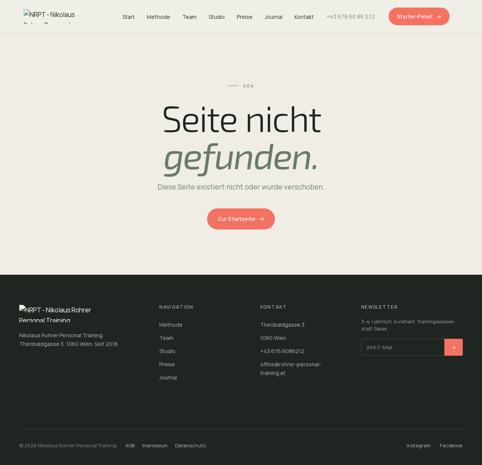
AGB (130, 445)
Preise (245, 16)
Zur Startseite (241, 219)
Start (128, 16)
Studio (217, 16)
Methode (158, 16)
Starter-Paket (419, 16)
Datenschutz (190, 445)
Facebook (451, 445)
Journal (273, 16)
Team (189, 16)
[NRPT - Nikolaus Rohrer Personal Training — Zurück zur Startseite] (57, 16)
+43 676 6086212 (282, 351)
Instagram (419, 445)
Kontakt (304, 16)
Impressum (155, 445)
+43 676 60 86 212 (350, 16)
